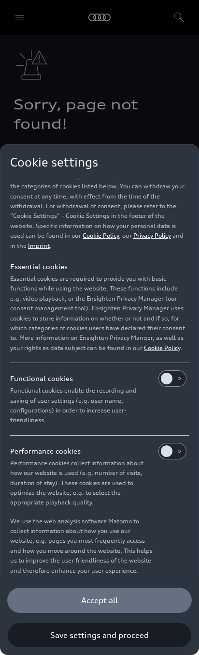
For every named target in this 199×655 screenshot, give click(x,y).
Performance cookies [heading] (45, 451)
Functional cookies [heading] (41, 378)
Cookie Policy (101, 235)
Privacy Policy (152, 235)
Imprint (39, 245)
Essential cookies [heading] (39, 266)
